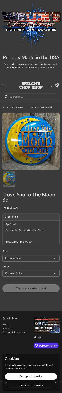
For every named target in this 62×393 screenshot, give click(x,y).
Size (4, 251)
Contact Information (13, 332)
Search (6, 324)
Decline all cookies (31, 385)
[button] (56, 86)
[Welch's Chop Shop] (31, 86)
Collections (17, 107)
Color (5, 266)
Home (5, 107)
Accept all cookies (31, 376)
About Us (7, 328)
